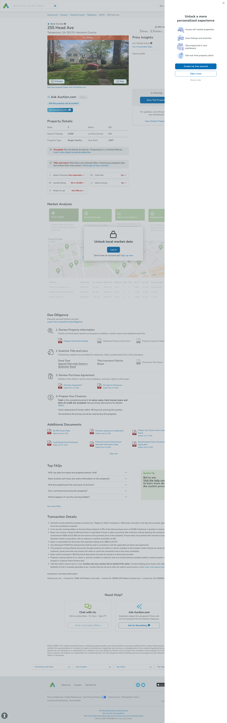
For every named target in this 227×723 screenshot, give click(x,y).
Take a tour (196, 73)
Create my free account (196, 66)
